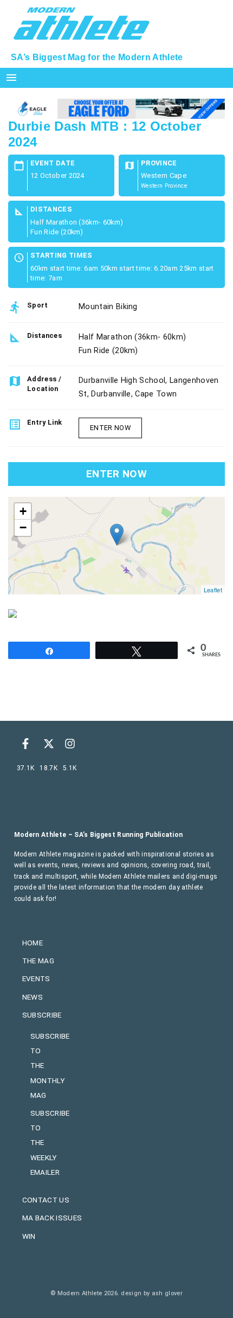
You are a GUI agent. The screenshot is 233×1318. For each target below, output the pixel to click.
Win (29, 1236)
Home (32, 942)
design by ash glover (151, 1293)
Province (159, 163)
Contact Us (45, 1199)
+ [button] (23, 511)
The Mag (38, 960)
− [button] (23, 527)
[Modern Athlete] (81, 22)
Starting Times (61, 255)
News (32, 997)
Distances (51, 209)
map (115, 545)
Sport (37, 305)
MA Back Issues (52, 1217)
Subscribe (42, 1014)
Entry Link (44, 422)
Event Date (52, 163)
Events (36, 978)
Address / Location (44, 384)
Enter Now (110, 428)
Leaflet (213, 589)
